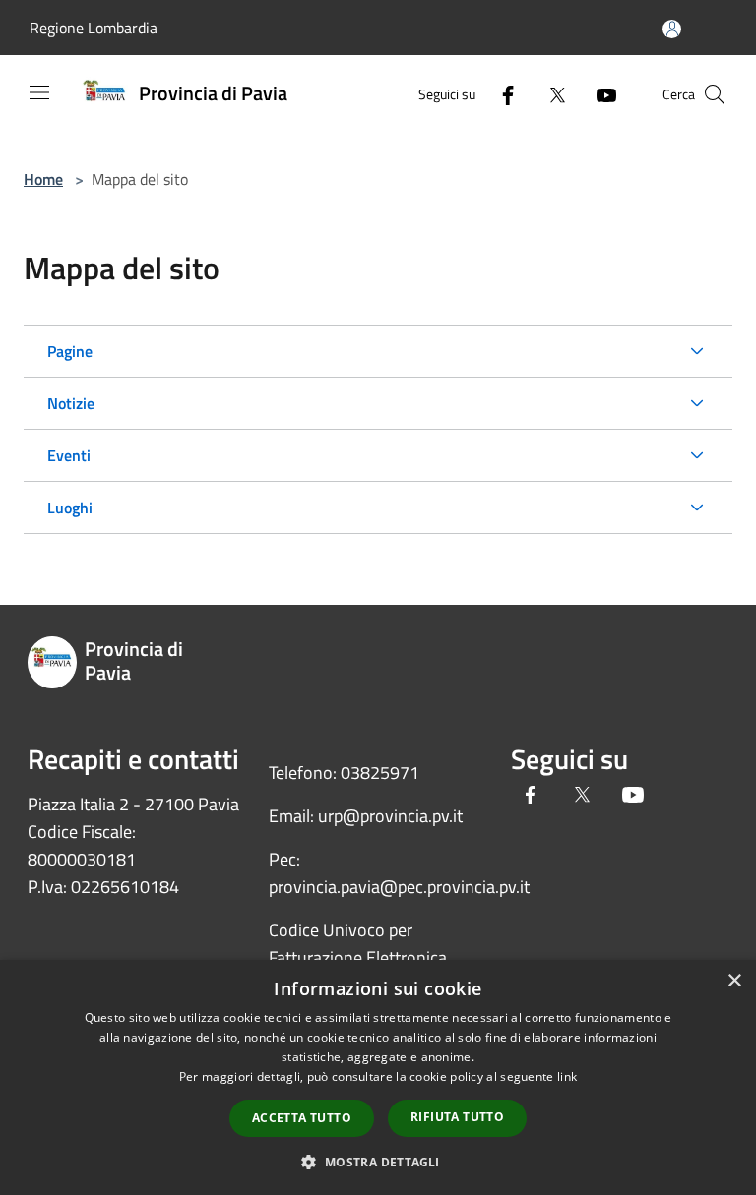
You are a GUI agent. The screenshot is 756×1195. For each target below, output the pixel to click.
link (567, 1076)
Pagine (70, 351)
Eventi (69, 455)
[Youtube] (598, 94)
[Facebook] (500, 94)
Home (43, 179)
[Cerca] (714, 94)
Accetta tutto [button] (301, 1117)
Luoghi (70, 507)
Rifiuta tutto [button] (457, 1116)
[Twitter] (549, 94)
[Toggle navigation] (39, 92)
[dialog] (378, 1077)
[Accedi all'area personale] (672, 29)
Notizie (70, 403)
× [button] (733, 981)
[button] (377, 1161)
